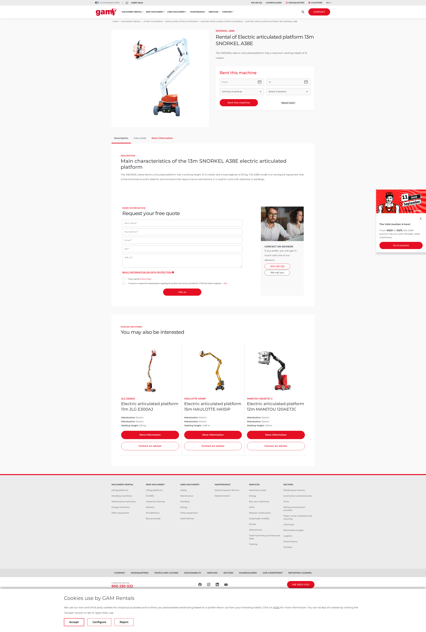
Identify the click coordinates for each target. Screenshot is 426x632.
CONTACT (319, 11)
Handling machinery (121, 496)
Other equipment (120, 513)
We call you (277, 272)
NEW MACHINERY (154, 12)
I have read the (139, 279)
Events (252, 524)
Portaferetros (152, 513)
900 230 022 (256, 2)
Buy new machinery (259, 501)
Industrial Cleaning (155, 501)
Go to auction (401, 245)
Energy (183, 507)
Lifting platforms (119, 490)
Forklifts (150, 496)
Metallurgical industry (294, 490)
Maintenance (186, 496)
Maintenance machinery (123, 501)
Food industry (290, 541)
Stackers (150, 507)
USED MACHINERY (176, 12)
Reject (124, 622)
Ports (286, 501)
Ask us (182, 292)
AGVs (251, 507)
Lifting (183, 490)
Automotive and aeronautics (297, 496)
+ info (224, 283)
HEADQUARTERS (296, 2)
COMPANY (227, 12)
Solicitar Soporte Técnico (227, 490)
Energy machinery (120, 507)
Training (253, 544)
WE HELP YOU (300, 584)
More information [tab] (162, 138)
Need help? (288, 102)
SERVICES (213, 12)
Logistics (287, 536)
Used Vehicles (187, 518)
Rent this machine (239, 102)
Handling (184, 501)
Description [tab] (121, 138)
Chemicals (288, 524)
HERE (276, 607)
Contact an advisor (150, 445)
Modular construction (260, 513)
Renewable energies (293, 530)
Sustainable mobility (259, 518)
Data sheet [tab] (140, 138)
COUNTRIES (316, 2)
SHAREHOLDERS (274, 2)
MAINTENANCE (197, 12)
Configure (99, 622)
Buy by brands (153, 518)
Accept (74, 622)
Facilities (287, 547)
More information (150, 434)
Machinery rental (257, 490)
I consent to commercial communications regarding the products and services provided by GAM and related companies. (177, 283)
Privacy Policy (145, 279)
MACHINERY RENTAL (132, 12)
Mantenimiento (222, 496)
